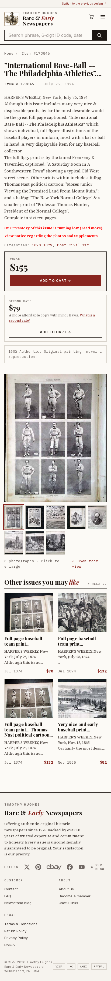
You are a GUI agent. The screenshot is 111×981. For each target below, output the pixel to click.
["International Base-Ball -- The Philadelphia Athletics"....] (13, 517)
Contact (11, 889)
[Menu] (103, 16)
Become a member (75, 896)
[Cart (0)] (91, 17)
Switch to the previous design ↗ (84, 3)
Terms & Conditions (20, 924)
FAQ (7, 896)
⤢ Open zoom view (85, 564)
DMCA (9, 945)
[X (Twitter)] (27, 867)
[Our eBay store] (54, 867)
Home (9, 53)
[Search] (99, 35)
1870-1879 (42, 245)
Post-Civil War (73, 245)
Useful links (68, 903)
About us (66, 889)
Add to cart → (55, 281)
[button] (55, 438)
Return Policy (15, 931)
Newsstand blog (18, 903)
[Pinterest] (38, 867)
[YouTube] (81, 867)
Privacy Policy (16, 938)
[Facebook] (70, 867)
